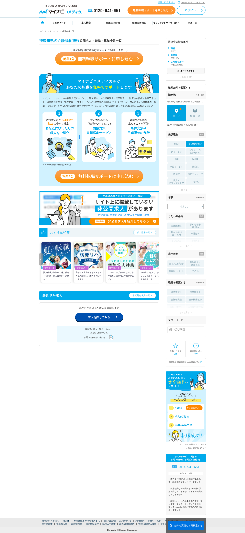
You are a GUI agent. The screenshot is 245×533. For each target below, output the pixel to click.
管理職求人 (176, 226)
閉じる (184, 190)
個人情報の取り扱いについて (118, 521)
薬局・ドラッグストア (176, 181)
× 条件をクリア (186, 77)
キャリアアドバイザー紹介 (166, 22)
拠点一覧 (192, 22)
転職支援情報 (139, 22)
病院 (176, 144)
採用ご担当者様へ (166, 2)
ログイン (190, 10)
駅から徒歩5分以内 (195, 226)
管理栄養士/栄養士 (147, 524)
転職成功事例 (112, 22)
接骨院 (176, 174)
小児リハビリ (176, 166)
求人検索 (86, 22)
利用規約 (140, 521)
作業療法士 (61, 524)
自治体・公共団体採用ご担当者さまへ (81, 521)
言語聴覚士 (76, 524)
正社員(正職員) (176, 263)
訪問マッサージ (195, 174)
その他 (195, 182)
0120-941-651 (104, 10)
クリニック (176, 151)
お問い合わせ (154, 521)
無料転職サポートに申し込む (98, 58)
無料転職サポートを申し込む (151, 10)
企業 (176, 159)
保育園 (195, 159)
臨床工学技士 (109, 524)
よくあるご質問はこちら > (196, 448)
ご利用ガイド (59, 22)
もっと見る (184, 246)
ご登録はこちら (193, 408)
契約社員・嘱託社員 (195, 263)
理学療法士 (47, 524)
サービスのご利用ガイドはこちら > (192, 444)
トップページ (42, 22)
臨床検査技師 (92, 524)
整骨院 (195, 166)
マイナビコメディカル (49, 31)
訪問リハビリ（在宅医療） (195, 151)
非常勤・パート (176, 271)
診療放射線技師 (126, 524)
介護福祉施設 (195, 144)
